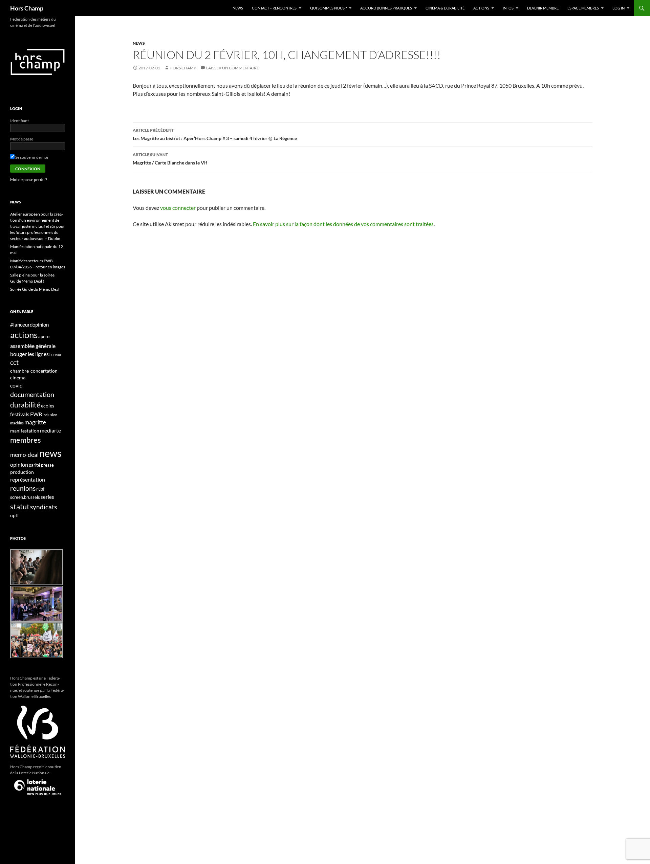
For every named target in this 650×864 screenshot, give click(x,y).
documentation (32, 394)
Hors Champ (26, 8)
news (139, 43)
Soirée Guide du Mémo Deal (34, 289)
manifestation (24, 431)
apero (43, 336)
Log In (618, 8)
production (22, 472)
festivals (19, 414)
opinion (19, 464)
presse (47, 465)
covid (16, 385)
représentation (27, 479)
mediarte (50, 430)
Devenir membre (543, 8)
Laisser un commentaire (232, 67)
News (238, 8)
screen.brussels (25, 497)
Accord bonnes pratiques (386, 8)
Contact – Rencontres (274, 8)
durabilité (25, 404)
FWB (36, 414)
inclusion (50, 415)
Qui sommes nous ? (328, 8)
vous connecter (178, 207)
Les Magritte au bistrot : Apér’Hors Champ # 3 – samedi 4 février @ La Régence (215, 134)
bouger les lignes (29, 354)
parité (34, 465)
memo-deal (24, 454)
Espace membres (583, 8)
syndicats (43, 507)
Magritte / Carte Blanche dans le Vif (170, 158)
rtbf (40, 489)
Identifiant (19, 120)
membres (25, 440)
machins (17, 423)
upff (14, 515)
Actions (481, 8)
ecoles (47, 405)
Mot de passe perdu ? (28, 179)
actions (24, 334)
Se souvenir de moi (31, 157)
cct (14, 362)
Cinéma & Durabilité (445, 8)
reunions (23, 488)
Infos (508, 8)
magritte (35, 422)
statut (19, 506)
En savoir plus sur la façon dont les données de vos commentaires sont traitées (343, 224)
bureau (55, 354)
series (47, 497)
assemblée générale (33, 345)
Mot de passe (21, 138)
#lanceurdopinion (29, 325)
